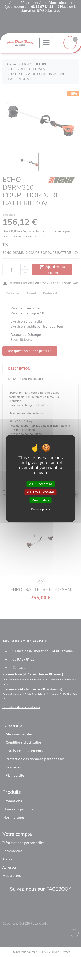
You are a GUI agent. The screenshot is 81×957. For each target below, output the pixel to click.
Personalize (40, 500)
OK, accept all (42, 484)
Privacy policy (40, 509)
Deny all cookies (42, 492)
